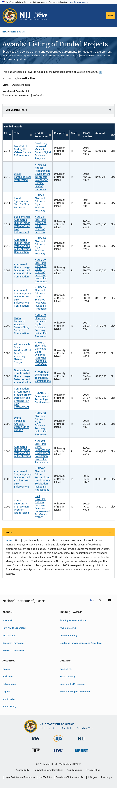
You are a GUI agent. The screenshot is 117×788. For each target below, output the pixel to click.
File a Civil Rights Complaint (75, 691)
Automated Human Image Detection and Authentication (22, 451)
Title (17, 133)
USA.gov (92, 777)
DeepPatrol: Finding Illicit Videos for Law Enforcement (22, 151)
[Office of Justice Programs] (9, 15)
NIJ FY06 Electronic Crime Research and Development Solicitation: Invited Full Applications (42, 451)
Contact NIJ (66, 668)
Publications (9, 684)
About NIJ (7, 620)
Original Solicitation (41, 134)
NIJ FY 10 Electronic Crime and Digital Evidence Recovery (40, 246)
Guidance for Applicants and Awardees (80, 642)
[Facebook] (93, 602)
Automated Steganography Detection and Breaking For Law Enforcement (23, 479)
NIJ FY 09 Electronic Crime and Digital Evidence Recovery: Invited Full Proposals (41, 270)
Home (5, 32)
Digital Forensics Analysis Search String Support (21, 423)
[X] (102, 602)
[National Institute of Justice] (81, 741)
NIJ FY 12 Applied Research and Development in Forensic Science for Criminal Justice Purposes (42, 177)
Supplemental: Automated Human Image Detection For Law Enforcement (22, 224)
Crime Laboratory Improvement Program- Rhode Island (22, 506)
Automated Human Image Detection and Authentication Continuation (22, 246)
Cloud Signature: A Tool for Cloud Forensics (22, 203)
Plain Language (74, 770)
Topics (6, 691)
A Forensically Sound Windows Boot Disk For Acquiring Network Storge (22, 353)
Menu (110, 15)
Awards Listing (68, 627)
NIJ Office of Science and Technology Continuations (43, 376)
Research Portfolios (12, 642)
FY (7, 135)
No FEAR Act (45, 777)
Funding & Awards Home (73, 620)
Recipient (59, 133)
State (74, 133)
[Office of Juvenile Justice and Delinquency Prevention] (36, 753)
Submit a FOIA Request (72, 684)
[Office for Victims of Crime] (58, 752)
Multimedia (8, 699)
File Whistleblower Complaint (48, 770)
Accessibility (22, 770)
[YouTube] (111, 602)
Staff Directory (67, 676)
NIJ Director (8, 635)
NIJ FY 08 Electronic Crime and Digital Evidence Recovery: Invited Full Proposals (41, 353)
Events (6, 668)
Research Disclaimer (13, 650)
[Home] (33, 16)
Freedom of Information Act (70, 777)
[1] (100, 71)
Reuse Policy (9, 706)
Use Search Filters (16, 109)
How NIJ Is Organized (14, 627)
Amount (100, 133)
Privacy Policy (93, 770)
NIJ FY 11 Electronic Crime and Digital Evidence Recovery (40, 203)
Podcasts (7, 676)
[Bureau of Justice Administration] (35, 741)
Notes (8, 532)
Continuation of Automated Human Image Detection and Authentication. (22, 376)
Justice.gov (106, 777)
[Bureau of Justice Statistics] (58, 743)
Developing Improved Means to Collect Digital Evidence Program (43, 151)
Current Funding (68, 635)
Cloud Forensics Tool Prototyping (22, 176)
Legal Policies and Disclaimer (20, 777)
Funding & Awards (17, 32)
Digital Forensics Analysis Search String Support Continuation (21, 325)
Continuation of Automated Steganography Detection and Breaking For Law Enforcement (23, 397)
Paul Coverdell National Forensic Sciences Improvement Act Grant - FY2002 (42, 506)
